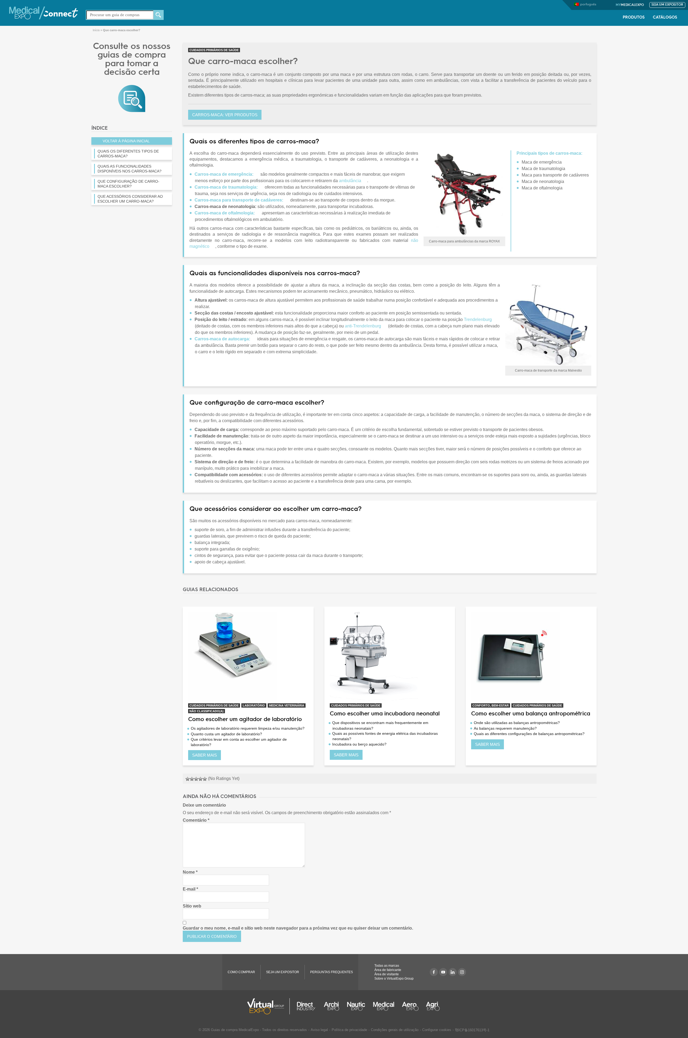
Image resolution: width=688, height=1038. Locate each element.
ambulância (350, 180)
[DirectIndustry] (306, 1006)
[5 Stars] (205, 779)
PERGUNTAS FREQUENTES (331, 972)
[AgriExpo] (433, 1006)
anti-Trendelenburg (363, 326)
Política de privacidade (349, 1030)
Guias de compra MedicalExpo (235, 1030)
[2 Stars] (192, 779)
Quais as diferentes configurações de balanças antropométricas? (529, 734)
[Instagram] (462, 972)
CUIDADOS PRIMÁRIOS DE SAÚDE (214, 50)
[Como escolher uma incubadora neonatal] (390, 656)
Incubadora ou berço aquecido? (359, 744)
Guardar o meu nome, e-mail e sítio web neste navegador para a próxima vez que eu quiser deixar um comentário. (298, 928)
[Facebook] (434, 972)
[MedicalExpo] (43, 12)
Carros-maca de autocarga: (222, 339)
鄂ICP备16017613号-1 (472, 1030)
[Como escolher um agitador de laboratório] (248, 656)
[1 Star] (187, 779)
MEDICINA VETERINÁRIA (286, 705)
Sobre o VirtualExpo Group (394, 978)
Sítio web (192, 906)
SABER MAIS (204, 755)
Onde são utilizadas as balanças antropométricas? (517, 723)
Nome (190, 872)
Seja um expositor (667, 4)
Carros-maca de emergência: (224, 174)
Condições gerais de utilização (394, 1030)
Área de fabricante (387, 970)
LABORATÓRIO (254, 705)
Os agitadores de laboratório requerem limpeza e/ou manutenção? (247, 728)
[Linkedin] (453, 972)
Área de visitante (386, 974)
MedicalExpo (630, 5)
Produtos (634, 18)
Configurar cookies (436, 1030)
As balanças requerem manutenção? (505, 728)
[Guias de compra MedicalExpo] (132, 98)
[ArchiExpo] (331, 1006)
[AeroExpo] (410, 1006)
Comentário (196, 820)
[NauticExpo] (356, 1006)
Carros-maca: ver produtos (224, 114)
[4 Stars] (200, 779)
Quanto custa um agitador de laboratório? (226, 734)
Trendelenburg (478, 319)
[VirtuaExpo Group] (268, 1006)
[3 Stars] (196, 779)
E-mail (190, 889)
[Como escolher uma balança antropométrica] (531, 656)
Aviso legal (319, 1030)
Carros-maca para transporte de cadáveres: (239, 200)
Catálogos (665, 18)
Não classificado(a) (206, 711)
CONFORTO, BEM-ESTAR (490, 705)
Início (96, 30)
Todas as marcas (386, 966)
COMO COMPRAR (241, 972)
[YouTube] (443, 972)
